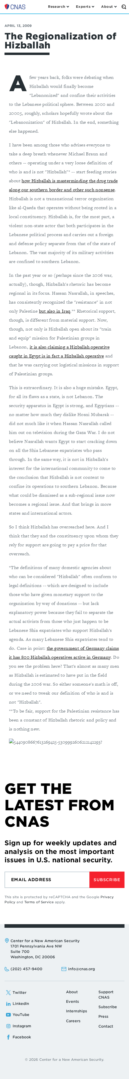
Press (103, 1016)
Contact (105, 1026)
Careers (73, 1021)
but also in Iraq (54, 311)
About (72, 992)
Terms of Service (39, 902)
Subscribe (107, 880)
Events (72, 1001)
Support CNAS (105, 994)
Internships (76, 1011)
